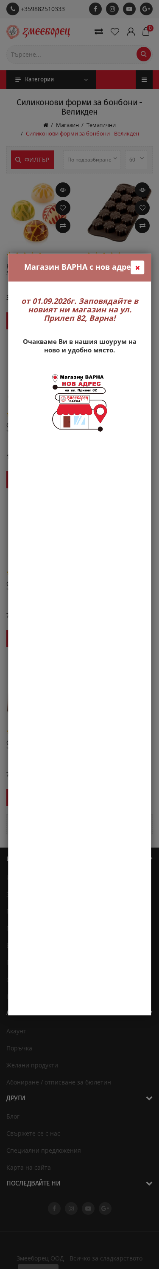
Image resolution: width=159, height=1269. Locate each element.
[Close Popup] (137, 267)
